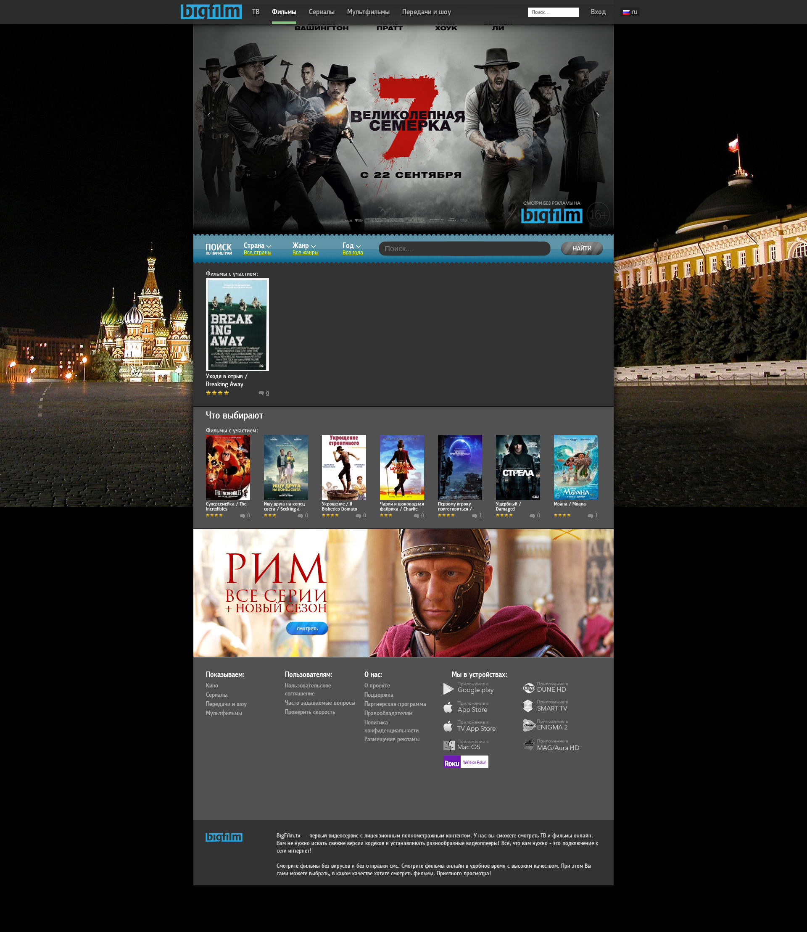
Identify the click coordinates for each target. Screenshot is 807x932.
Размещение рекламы (391, 739)
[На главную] (211, 12)
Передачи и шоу (426, 12)
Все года (353, 252)
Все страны (258, 252)
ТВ (255, 12)
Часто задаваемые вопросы (320, 703)
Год (349, 245)
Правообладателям (388, 713)
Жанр (302, 245)
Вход (598, 12)
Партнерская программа (395, 704)
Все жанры (306, 252)
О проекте (377, 686)
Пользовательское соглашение (308, 690)
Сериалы (322, 12)
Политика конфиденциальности (391, 727)
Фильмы (284, 12)
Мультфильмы (368, 12)
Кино (212, 686)
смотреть (307, 628)
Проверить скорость (310, 712)
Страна (255, 245)
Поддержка (378, 695)
